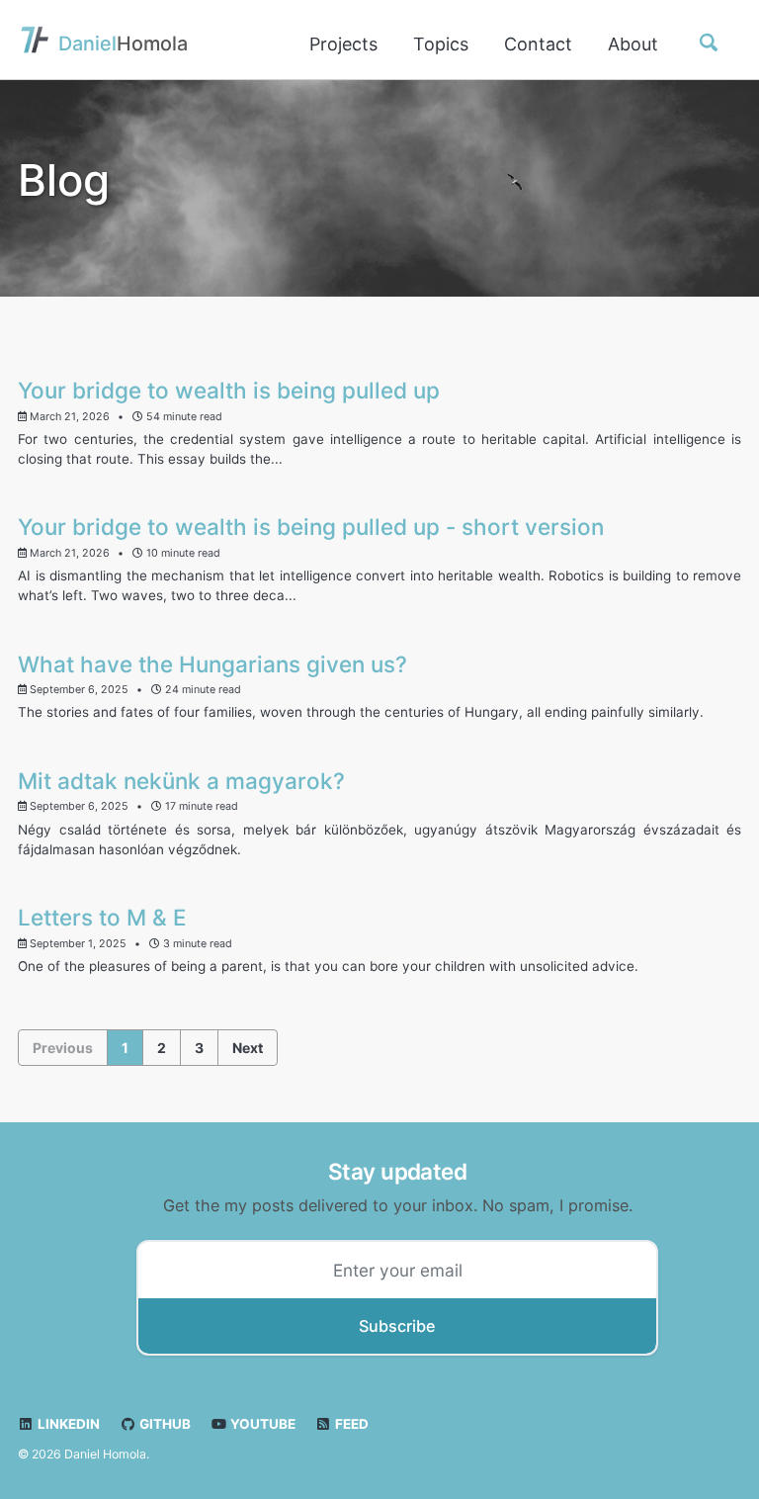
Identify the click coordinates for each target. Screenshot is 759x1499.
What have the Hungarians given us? (212, 664)
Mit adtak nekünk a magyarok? (181, 780)
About (633, 44)
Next (247, 1047)
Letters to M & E (102, 917)
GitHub (163, 1424)
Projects (343, 44)
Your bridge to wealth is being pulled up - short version (311, 526)
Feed (350, 1424)
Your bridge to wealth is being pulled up (229, 390)
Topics (440, 44)
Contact (538, 44)
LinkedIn (67, 1424)
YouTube (261, 1424)
